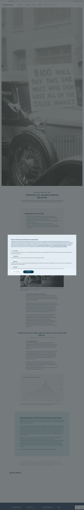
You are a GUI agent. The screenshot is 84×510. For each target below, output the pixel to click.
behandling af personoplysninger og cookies (58, 246)
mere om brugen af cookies (43, 245)
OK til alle (28, 271)
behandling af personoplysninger (60, 245)
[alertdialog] (42, 255)
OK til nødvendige (16, 271)
